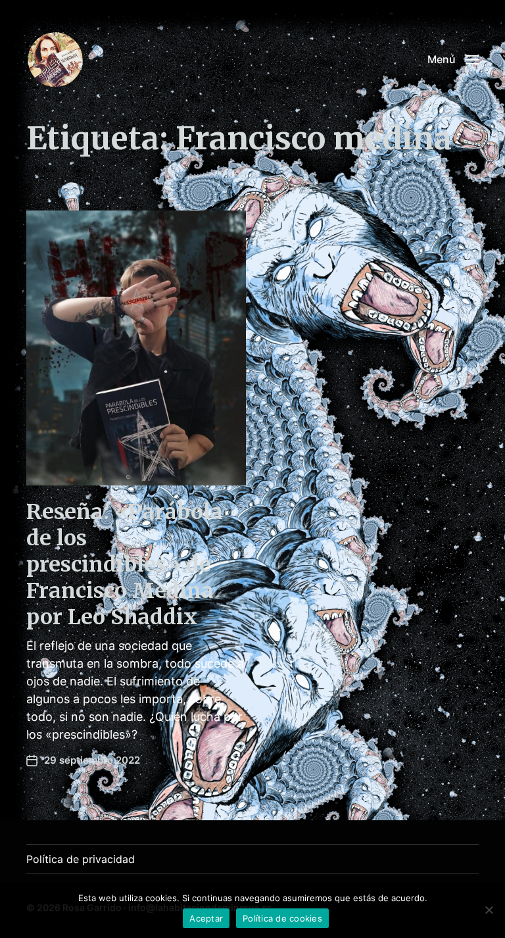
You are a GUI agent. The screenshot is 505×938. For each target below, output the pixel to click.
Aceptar (206, 918)
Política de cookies (282, 918)
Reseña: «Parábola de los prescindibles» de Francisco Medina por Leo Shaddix (124, 564)
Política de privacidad (80, 859)
